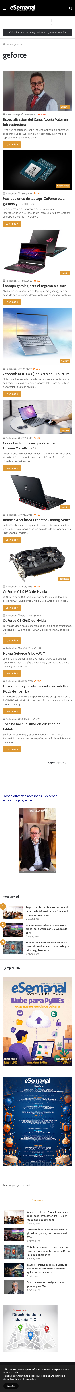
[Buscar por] (70, 9)
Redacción (11, 193)
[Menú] (4, 9)
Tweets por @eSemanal (16, 1185)
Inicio (8, 44)
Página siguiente (57, 762)
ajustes (31, 1379)
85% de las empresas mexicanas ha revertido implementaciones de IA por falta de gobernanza (47, 946)
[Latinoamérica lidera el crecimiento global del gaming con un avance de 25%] (13, 930)
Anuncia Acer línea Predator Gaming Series (36, 520)
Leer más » (12, 144)
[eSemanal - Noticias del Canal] (23, 8)
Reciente (37, 1200)
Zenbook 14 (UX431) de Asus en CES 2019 (36, 374)
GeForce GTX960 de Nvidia (24, 620)
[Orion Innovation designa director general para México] (14, 1287)
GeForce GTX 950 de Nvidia (25, 591)
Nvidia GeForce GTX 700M (24, 653)
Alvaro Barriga (13, 114)
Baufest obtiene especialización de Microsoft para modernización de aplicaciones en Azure (47, 1268)
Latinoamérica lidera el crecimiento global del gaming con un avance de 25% (46, 928)
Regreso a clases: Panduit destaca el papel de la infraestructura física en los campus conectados (48, 911)
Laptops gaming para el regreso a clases (34, 286)
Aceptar (11, 1385)
